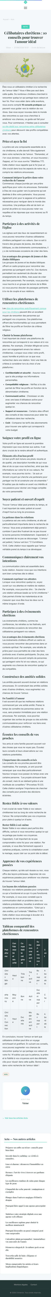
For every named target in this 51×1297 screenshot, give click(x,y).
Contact (34, 1285)
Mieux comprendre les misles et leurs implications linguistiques (22, 1265)
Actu (12, 19)
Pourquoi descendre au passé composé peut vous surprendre (24, 1232)
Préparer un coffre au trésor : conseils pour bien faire (24, 1148)
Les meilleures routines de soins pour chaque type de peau (25, 1182)
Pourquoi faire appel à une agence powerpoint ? (25, 1207)
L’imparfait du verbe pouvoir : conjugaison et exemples (25, 1190)
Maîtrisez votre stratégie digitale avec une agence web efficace (24, 1215)
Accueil (6, 19)
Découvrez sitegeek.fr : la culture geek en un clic (25, 1248)
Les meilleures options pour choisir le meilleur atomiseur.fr (22, 1223)
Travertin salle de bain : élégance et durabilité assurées (21, 1257)
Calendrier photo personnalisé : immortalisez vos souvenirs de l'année (25, 1240)
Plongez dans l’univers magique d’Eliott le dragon (24, 1198)
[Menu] (25, 8)
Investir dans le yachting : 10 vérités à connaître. (22, 1157)
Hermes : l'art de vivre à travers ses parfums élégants (25, 1173)
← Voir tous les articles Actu (15, 1118)
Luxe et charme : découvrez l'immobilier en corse (24, 1165)
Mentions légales (21, 1285)
